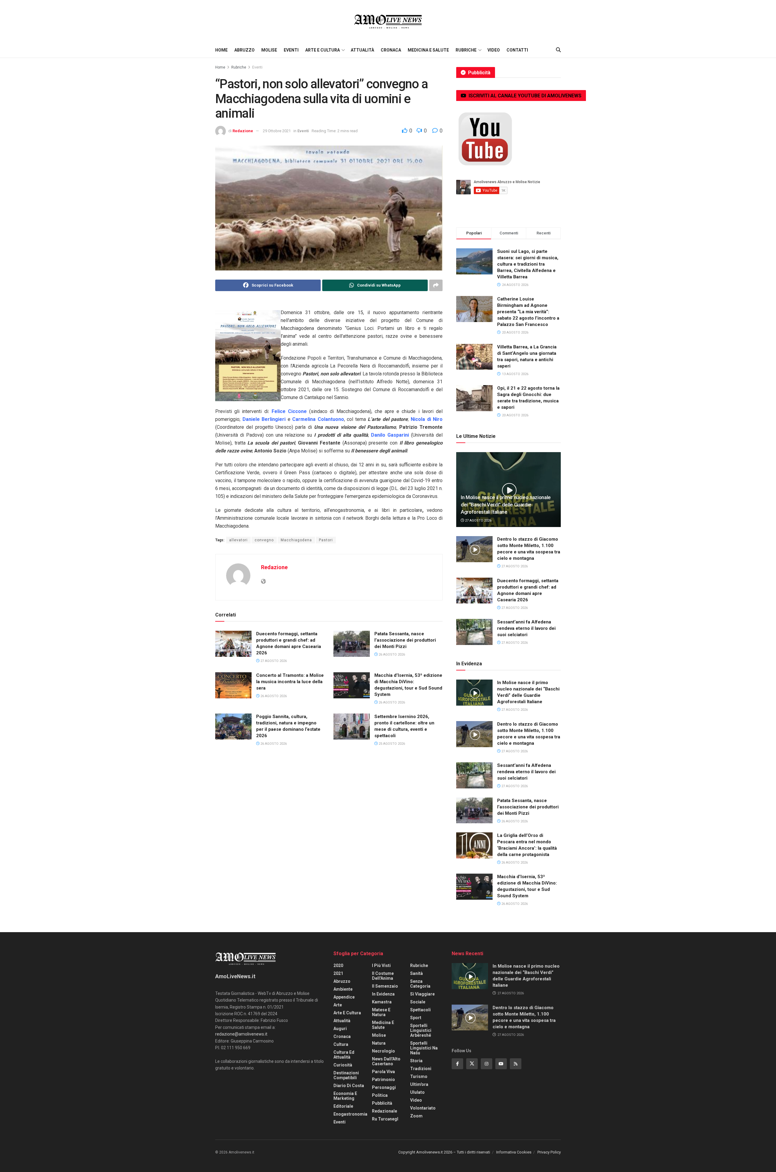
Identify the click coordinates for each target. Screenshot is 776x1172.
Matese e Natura (381, 1012)
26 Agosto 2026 (391, 655)
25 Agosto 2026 (391, 744)
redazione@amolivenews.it (241, 1034)
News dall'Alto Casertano (386, 1061)
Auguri (340, 1028)
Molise (269, 50)
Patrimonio (383, 1079)
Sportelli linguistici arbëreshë (420, 1030)
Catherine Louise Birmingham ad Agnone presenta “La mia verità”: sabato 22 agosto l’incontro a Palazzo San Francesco (528, 311)
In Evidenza (383, 994)
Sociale (417, 1001)
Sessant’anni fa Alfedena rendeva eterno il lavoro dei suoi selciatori (526, 628)
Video (493, 50)
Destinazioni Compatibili (346, 1075)
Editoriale (343, 1106)
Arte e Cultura (322, 50)
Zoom (416, 1115)
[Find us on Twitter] (472, 1063)
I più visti (381, 965)
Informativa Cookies (513, 1152)
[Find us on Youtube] (501, 1063)
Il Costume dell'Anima (383, 976)
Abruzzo (244, 50)
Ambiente (343, 989)
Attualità (362, 50)
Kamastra (382, 1001)
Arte (337, 1004)
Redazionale (384, 1111)
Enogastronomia (350, 1114)
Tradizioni (420, 1068)
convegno (264, 540)
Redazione (242, 131)
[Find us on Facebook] (457, 1063)
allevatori (238, 540)
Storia (416, 1060)
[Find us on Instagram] (486, 1063)
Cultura (340, 1044)
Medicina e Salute (428, 50)
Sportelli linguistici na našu (424, 1048)
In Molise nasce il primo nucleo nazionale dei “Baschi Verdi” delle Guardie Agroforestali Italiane (506, 504)
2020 (338, 965)
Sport (415, 1017)
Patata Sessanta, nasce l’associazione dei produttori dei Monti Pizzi (405, 640)
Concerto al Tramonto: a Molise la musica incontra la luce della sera (290, 682)
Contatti (517, 50)
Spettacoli (420, 1009)
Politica (380, 1095)
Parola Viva (383, 1071)
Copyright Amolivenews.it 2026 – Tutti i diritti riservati (444, 1152)
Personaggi (384, 1087)
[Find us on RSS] (515, 1063)
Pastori (326, 540)
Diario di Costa (348, 1085)
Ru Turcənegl (385, 1119)
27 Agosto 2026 (273, 661)
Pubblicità (382, 1103)
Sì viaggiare (422, 994)
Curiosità (342, 1065)
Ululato (417, 1092)
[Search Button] (558, 50)
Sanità (416, 973)
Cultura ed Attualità (343, 1055)
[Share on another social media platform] (436, 285)
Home (221, 50)
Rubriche (466, 50)
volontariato (423, 1108)
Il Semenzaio (385, 986)
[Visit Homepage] (388, 21)
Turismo (418, 1076)
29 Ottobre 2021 (277, 131)
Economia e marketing (345, 1096)
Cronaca (391, 50)
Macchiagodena (296, 540)
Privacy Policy (549, 1152)
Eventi (291, 50)
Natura (379, 1043)
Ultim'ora (419, 1084)
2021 (338, 973)
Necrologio (383, 1051)
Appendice (344, 997)
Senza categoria (420, 984)
